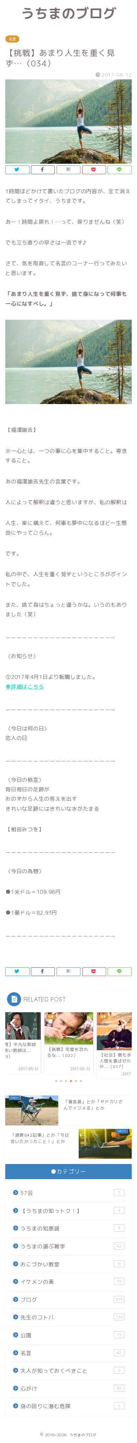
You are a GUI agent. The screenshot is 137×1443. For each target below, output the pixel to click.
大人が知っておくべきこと (70, 1370)
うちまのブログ (69, 13)
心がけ (71, 1388)
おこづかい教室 (70, 1264)
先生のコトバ (71, 1317)
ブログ (71, 1300)
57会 (70, 1193)
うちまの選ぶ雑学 (71, 1246)
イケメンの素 (71, 1282)
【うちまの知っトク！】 (70, 1211)
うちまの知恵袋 (70, 1228)
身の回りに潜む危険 (70, 1406)
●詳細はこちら (24, 686)
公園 (71, 1335)
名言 (12, 39)
